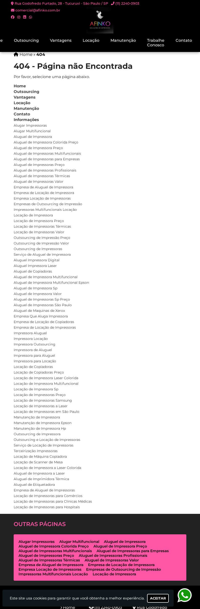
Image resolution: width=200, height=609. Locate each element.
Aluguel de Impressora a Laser (39, 473)
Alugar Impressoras (30, 125)
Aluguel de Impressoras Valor (38, 181)
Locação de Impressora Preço (39, 221)
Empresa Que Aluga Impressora (41, 316)
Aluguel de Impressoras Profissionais (45, 170)
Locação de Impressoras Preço (40, 395)
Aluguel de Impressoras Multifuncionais (47, 153)
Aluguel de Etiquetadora (34, 484)
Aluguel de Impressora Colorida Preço (46, 142)
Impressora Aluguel (30, 333)
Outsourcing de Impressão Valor (41, 243)
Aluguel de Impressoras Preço (39, 164)
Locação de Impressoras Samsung (43, 400)
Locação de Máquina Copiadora (40, 456)
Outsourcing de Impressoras (38, 249)
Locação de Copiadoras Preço (39, 372)
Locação (91, 40)
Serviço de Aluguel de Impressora (42, 254)
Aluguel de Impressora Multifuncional (46, 277)
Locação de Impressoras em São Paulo (46, 411)
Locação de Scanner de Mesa (38, 462)
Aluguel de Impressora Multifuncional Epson (51, 282)
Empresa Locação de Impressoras (42, 198)
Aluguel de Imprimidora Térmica (41, 479)
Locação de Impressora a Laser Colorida (47, 468)
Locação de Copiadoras (33, 367)
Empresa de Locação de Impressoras (45, 327)
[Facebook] (12, 17)
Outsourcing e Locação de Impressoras (47, 439)
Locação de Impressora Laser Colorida (46, 378)
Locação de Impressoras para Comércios (48, 496)
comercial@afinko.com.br (37, 10)
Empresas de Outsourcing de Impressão (48, 204)
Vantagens (60, 40)
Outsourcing (26, 40)
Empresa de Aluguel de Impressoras (44, 490)
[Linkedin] (24, 17)
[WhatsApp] (30, 17)
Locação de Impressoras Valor (39, 232)
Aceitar (158, 598)
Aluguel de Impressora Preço (38, 148)
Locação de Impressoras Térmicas (42, 226)
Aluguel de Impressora (33, 136)
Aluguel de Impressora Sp (35, 288)
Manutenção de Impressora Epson (42, 423)
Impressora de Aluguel (33, 350)
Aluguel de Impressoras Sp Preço (42, 299)
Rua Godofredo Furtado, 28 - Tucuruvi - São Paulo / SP (61, 3)
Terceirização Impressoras (36, 451)
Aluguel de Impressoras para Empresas (47, 159)
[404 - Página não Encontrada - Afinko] (100, 20)
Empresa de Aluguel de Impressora (43, 187)
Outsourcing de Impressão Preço (42, 237)
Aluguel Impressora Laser (35, 266)
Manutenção (123, 40)
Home (20, 86)
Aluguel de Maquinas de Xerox (39, 310)
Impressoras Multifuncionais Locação (45, 209)
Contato (184, 40)
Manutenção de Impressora (37, 417)
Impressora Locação (31, 338)
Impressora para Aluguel (34, 355)
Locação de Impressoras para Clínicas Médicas (53, 501)
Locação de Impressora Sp (36, 389)
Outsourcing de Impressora (37, 434)
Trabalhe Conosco (155, 42)
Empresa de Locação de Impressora (44, 193)
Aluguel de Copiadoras (33, 271)
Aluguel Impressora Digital (37, 260)
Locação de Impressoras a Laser (41, 406)
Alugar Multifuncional (32, 131)
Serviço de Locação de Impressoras (43, 445)
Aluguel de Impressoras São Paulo (43, 305)
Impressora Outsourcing (34, 344)
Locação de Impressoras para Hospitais (47, 507)
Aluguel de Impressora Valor (38, 294)
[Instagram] (18, 17)
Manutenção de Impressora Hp (40, 428)
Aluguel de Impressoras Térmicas (42, 176)
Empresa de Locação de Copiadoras (44, 322)
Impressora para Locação (35, 361)
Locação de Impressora (33, 215)
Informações (26, 119)
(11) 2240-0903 (127, 3)
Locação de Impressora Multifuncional (46, 383)
